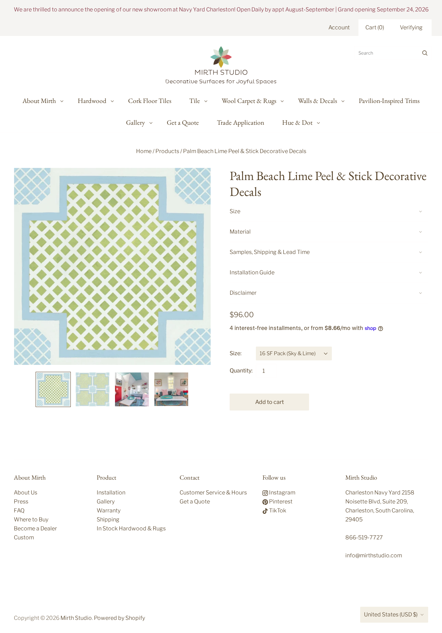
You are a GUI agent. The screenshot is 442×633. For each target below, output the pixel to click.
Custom (24, 537)
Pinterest (280, 501)
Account (339, 27)
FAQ (19, 510)
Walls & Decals (317, 100)
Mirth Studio (76, 618)
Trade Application (240, 122)
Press (21, 501)
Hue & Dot (297, 122)
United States (390, 614)
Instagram (281, 492)
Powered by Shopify (119, 618)
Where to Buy (31, 519)
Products (167, 151)
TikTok (277, 510)
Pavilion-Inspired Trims (389, 100)
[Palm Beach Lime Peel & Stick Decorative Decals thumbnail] (53, 389)
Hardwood (92, 100)
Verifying (411, 27)
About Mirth (39, 100)
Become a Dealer (35, 528)
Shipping (108, 519)
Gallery (135, 122)
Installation (111, 492)
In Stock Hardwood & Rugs (131, 528)
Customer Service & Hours (213, 492)
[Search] (425, 52)
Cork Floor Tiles (149, 100)
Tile (194, 100)
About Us (25, 492)
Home (144, 151)
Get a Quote (183, 122)
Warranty (109, 510)
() (374, 27)
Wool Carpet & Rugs (249, 100)
